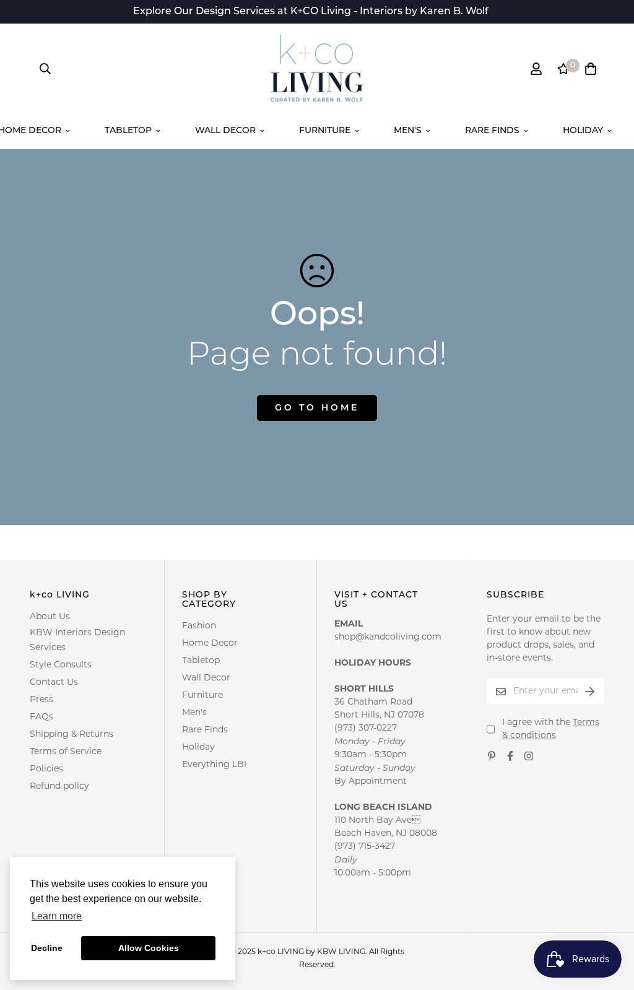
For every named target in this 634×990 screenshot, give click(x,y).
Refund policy (59, 786)
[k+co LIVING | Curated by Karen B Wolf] (317, 68)
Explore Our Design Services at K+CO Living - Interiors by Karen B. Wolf (311, 12)
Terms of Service (66, 752)
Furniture (324, 131)
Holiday (583, 131)
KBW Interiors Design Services (77, 640)
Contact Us (54, 682)
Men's (408, 131)
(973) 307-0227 (365, 728)
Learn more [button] (57, 916)
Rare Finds (492, 131)
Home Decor (210, 643)
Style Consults (61, 665)
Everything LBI (214, 765)
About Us (50, 617)
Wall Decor (225, 131)
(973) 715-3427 (364, 846)
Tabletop (128, 131)
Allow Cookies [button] (148, 948)
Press (41, 700)
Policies (46, 769)
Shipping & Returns (71, 734)
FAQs (41, 717)
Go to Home (317, 408)
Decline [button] (47, 948)
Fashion (199, 626)
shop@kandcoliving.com (387, 637)
